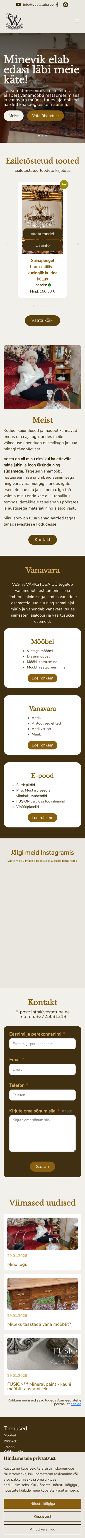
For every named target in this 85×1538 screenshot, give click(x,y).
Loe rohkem (42, 678)
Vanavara (11, 1440)
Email (16, 1060)
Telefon (18, 1085)
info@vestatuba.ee (35, 4)
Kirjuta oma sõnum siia (40, 1111)
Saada (42, 1166)
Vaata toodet (42, 233)
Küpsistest (42, 1516)
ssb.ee (76, 1403)
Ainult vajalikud (42, 1529)
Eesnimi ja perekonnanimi (37, 1034)
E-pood (9, 1446)
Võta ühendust (45, 115)
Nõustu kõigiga (42, 1503)
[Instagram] (65, 4)
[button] (39, 136)
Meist (14, 115)
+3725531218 (51, 1016)
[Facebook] (57, 4)
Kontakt (43, 540)
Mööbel (10, 1435)
